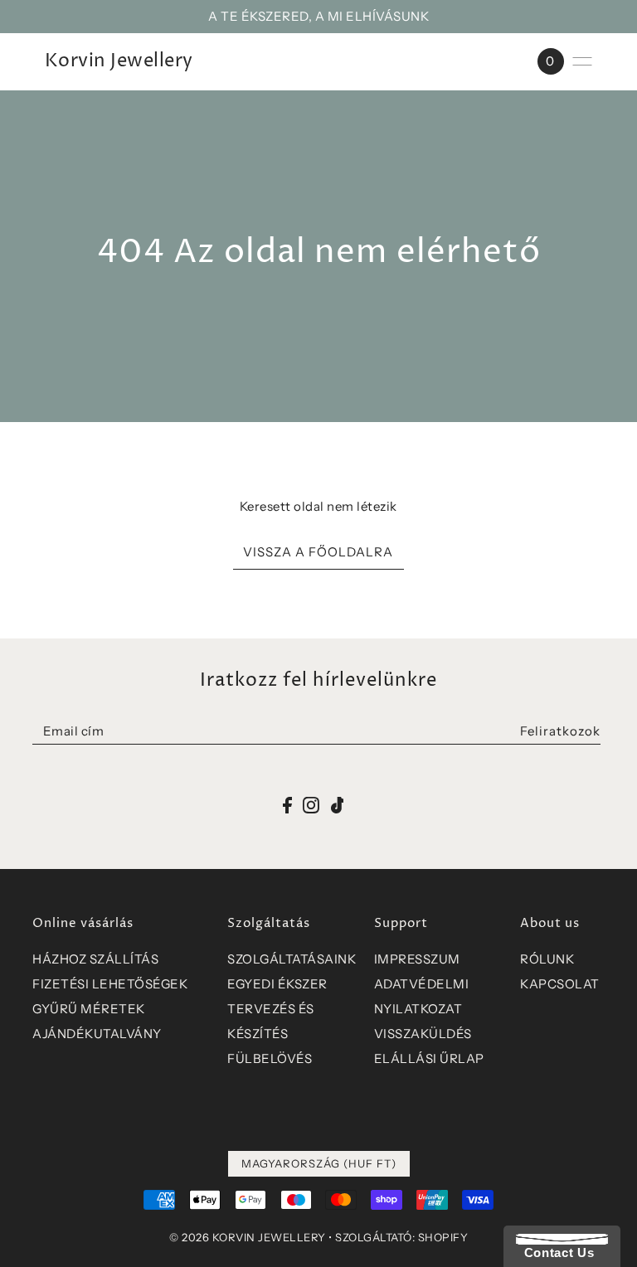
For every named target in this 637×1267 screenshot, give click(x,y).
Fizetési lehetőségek (109, 984)
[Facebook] (287, 803)
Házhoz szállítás (95, 959)
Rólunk (547, 959)
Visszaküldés (423, 1033)
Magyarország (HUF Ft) (318, 1163)
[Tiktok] (337, 803)
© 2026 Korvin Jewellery (247, 1237)
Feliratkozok (560, 731)
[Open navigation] (582, 61)
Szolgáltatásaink (291, 959)
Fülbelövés (269, 1058)
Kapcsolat (560, 984)
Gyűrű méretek (88, 1009)
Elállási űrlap (429, 1058)
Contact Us (555, 1252)
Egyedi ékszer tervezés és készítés (277, 1008)
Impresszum (417, 959)
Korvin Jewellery (119, 61)
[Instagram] (311, 803)
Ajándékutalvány (97, 1033)
